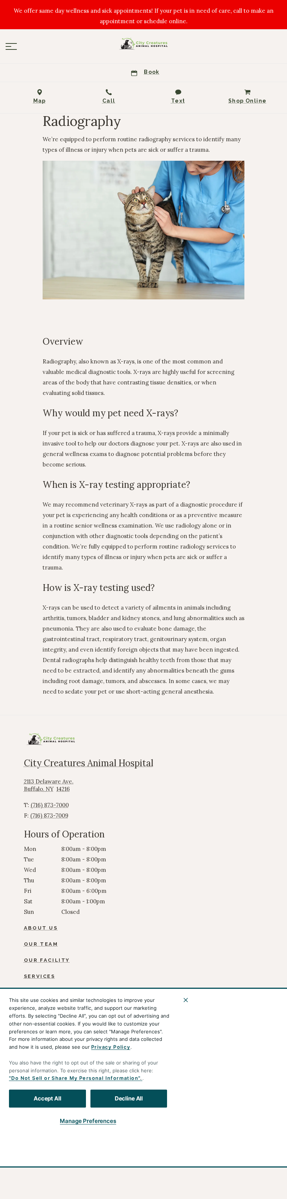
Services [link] (39, 976)
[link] (143, 44)
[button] (11, 46)
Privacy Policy (110, 1047)
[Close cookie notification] (186, 1000)
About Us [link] (41, 928)
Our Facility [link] (47, 960)
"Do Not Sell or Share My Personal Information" (74, 1078)
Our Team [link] (41, 944)
